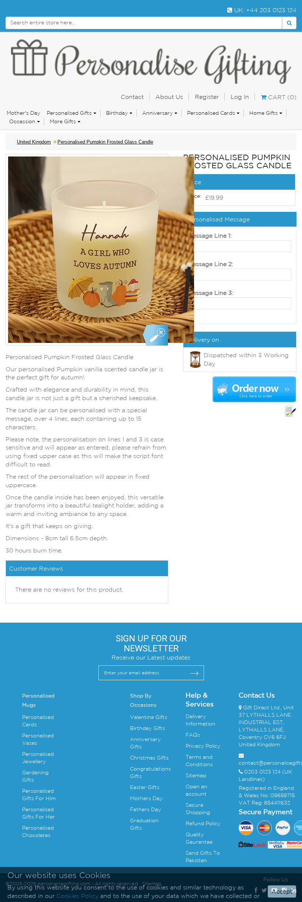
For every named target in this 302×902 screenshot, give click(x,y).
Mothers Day (146, 798)
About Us (169, 96)
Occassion (22, 121)
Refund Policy (203, 823)
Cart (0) (281, 97)
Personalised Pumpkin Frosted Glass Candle (105, 142)
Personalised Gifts (69, 113)
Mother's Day (23, 113)
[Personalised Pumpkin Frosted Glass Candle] (155, 336)
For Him (45, 798)
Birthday (117, 113)
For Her (44, 817)
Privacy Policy (203, 746)
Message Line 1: (209, 235)
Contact (132, 96)
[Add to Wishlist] (290, 410)
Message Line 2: (210, 264)
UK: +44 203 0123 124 (264, 10)
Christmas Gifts (149, 758)
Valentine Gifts (148, 717)
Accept (281, 891)
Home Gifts (263, 113)
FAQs (193, 735)
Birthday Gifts (147, 728)
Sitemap (196, 775)
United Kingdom (34, 142)
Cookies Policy (77, 895)
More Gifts (63, 121)
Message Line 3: (210, 293)
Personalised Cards (211, 113)
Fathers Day (145, 809)
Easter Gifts (144, 787)
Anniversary (157, 113)
